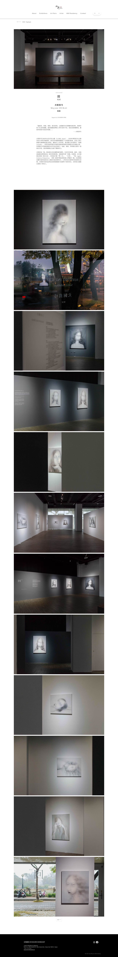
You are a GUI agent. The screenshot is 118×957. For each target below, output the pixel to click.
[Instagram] (94, 942)
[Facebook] (97, 942)
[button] (43, 13)
